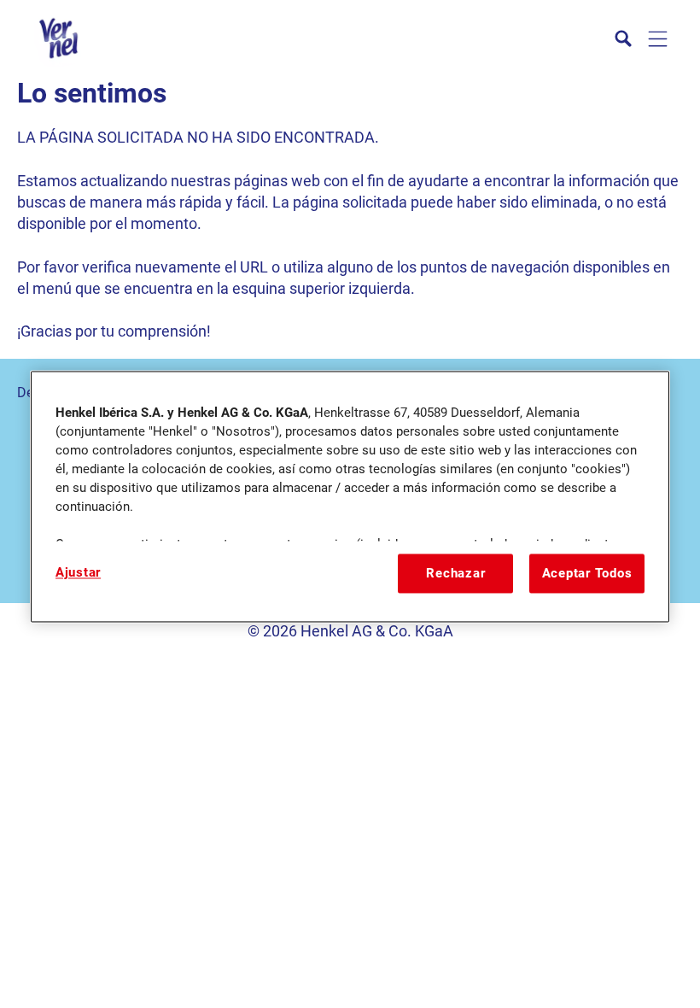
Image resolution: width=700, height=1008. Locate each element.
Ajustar (78, 572)
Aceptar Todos (587, 573)
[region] (350, 496)
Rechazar (455, 573)
